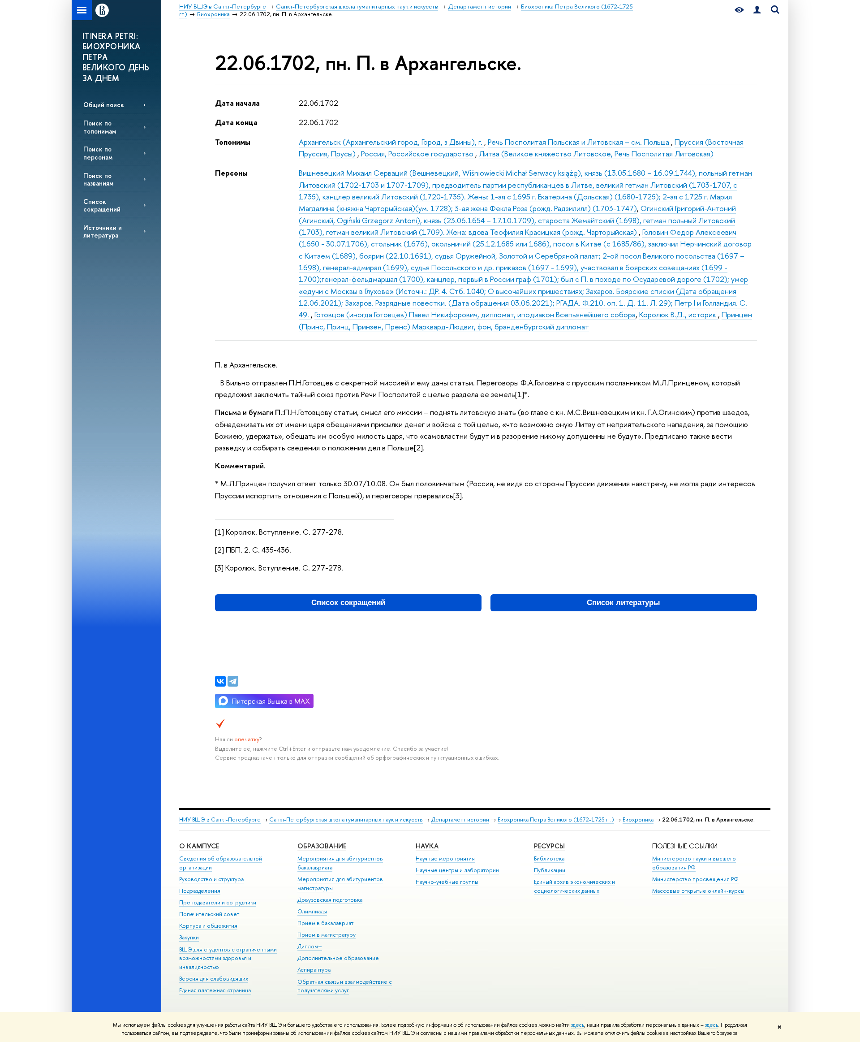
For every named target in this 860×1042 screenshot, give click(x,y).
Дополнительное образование (338, 958)
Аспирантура (314, 969)
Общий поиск (103, 104)
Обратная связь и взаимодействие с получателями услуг (344, 986)
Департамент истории (460, 819)
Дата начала (237, 103)
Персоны (231, 173)
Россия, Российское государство (418, 153)
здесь (577, 1025)
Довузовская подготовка (329, 900)
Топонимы (232, 142)
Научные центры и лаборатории (457, 870)
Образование (321, 846)
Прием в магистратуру (326, 934)
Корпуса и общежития (208, 926)
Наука (427, 846)
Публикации (549, 870)
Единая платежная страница (215, 990)
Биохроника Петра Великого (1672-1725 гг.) (556, 819)
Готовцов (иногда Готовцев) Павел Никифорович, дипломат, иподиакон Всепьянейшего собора (475, 314)
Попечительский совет (209, 914)
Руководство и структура (211, 879)
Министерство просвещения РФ (695, 879)
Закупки (189, 937)
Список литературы (623, 602)
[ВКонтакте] (220, 681)
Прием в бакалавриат (325, 923)
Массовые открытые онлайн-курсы (698, 891)
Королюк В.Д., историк (678, 314)
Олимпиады (312, 911)
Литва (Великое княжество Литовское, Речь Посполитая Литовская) (596, 153)
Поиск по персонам (97, 153)
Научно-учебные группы (447, 882)
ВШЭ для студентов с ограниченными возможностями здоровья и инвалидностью (228, 958)
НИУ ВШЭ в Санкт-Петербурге (220, 819)
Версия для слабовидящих (213, 978)
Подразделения (199, 891)
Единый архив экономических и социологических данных (574, 886)
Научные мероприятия (445, 858)
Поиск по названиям (98, 179)
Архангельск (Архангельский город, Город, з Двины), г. (391, 142)
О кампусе (199, 846)
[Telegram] (233, 681)
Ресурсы (549, 846)
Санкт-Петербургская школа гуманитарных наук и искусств (346, 819)
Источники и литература (102, 231)
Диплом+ (309, 946)
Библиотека (549, 858)
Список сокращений (101, 205)
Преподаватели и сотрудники (217, 902)
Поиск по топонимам (99, 127)
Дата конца (236, 122)
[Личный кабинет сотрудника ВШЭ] (757, 10)
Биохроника (638, 819)
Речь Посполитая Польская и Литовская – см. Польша (579, 142)
